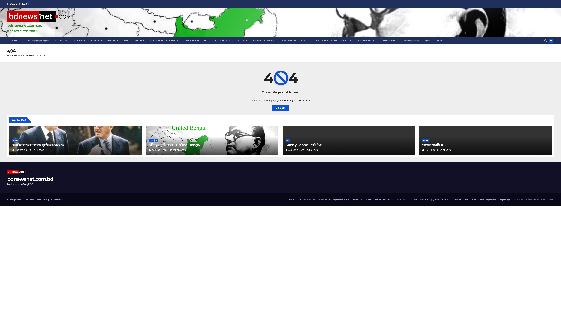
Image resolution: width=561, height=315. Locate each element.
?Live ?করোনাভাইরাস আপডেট (36, 40)
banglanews (180, 150)
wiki (151, 140)
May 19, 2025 (431, 150)
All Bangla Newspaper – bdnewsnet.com (101, 40)
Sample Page (366, 40)
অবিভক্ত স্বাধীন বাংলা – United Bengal (175, 145)
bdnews (313, 150)
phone (425, 140)
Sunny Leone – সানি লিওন (304, 145)
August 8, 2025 (23, 150)
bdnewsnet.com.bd (24, 25)
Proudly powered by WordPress (20, 199)
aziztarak (41, 150)
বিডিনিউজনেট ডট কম (411, 40)
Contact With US (195, 40)
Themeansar (57, 199)
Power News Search (294, 40)
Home (14, 40)
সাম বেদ (439, 40)
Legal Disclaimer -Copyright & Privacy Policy (244, 40)
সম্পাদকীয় (15, 140)
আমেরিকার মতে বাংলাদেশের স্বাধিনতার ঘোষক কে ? (39, 145)
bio (287, 140)
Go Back (280, 108)
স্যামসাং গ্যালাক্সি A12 (434, 145)
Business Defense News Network (156, 40)
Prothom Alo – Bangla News (333, 40)
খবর (156, 140)
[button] (545, 40)
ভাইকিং (427, 40)
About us (61, 40)
